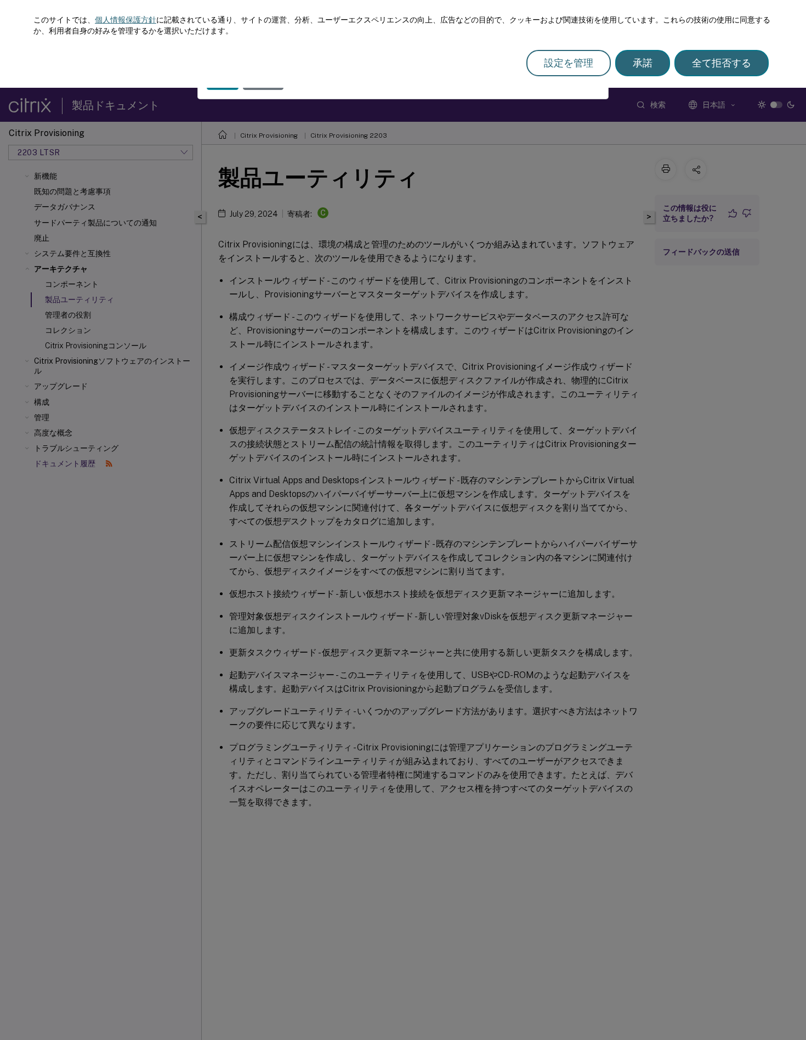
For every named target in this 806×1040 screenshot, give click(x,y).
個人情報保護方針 (125, 19)
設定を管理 (568, 63)
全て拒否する (721, 63)
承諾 (642, 63)
